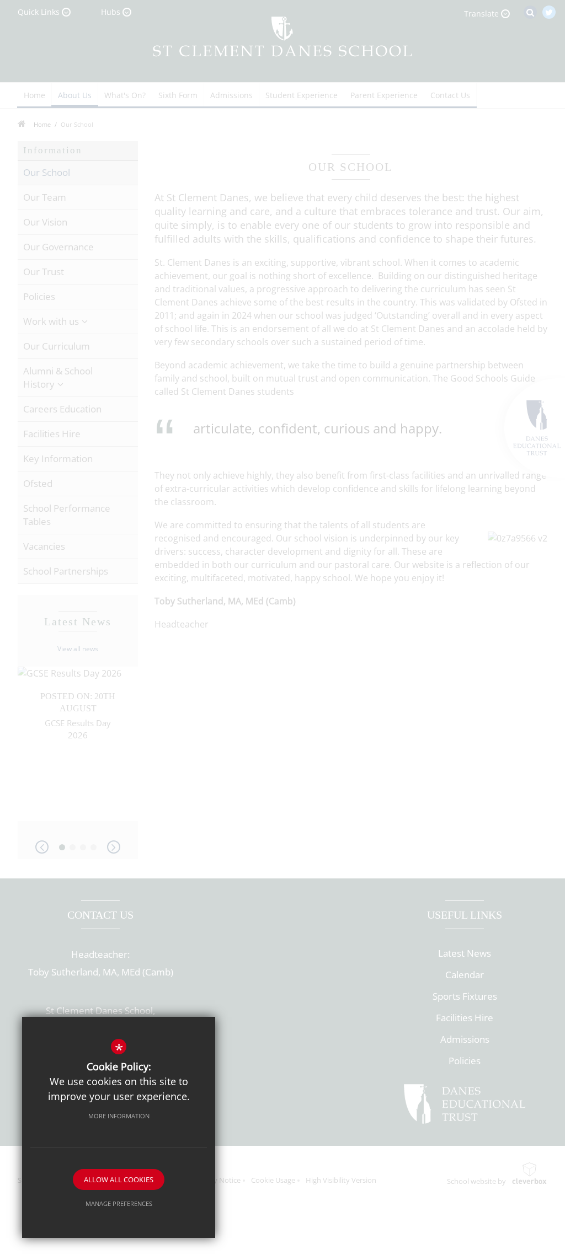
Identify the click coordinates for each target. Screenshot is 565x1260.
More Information (119, 1116)
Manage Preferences (119, 1203)
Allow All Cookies (118, 1179)
